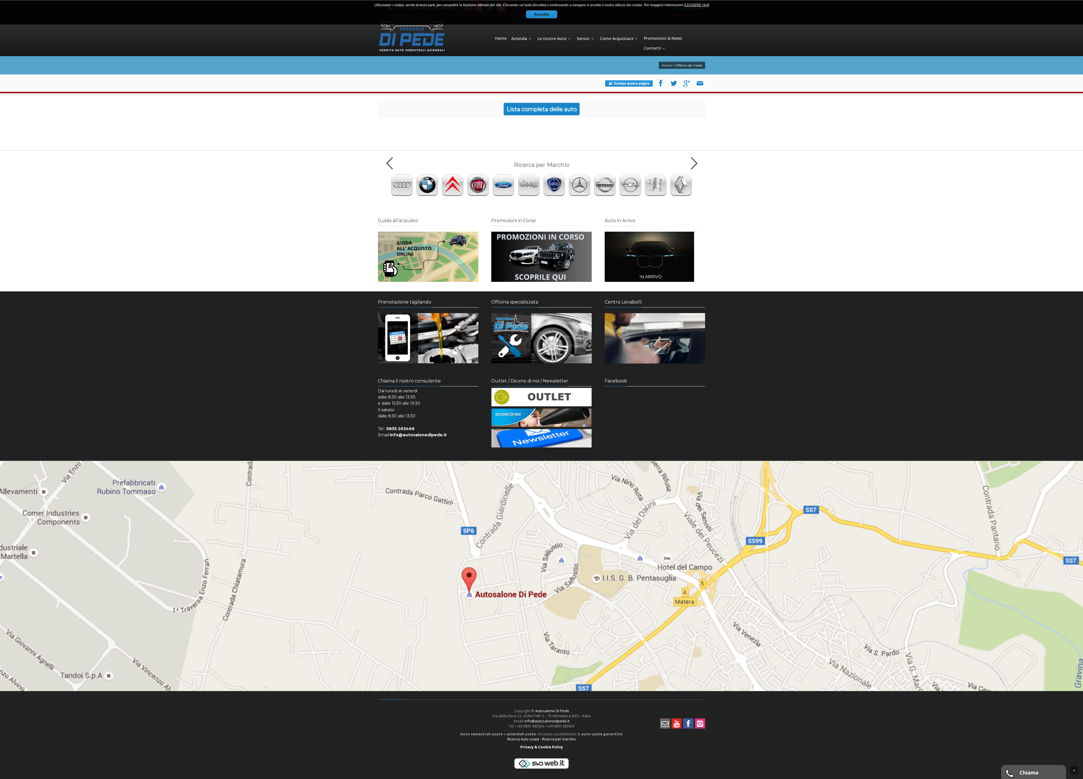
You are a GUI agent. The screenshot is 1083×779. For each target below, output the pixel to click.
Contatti (652, 48)
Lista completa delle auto (542, 109)
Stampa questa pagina (631, 83)
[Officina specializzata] (541, 361)
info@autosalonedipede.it (547, 720)
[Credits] (541, 768)
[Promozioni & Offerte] (541, 280)
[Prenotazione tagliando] (428, 361)
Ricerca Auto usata (523, 739)
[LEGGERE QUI (696, 5)
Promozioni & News (663, 38)
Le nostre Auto (552, 38)
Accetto (541, 14)
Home (501, 38)
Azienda (519, 38)
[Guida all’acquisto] (428, 280)
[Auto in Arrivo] (649, 280)
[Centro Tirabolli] (655, 362)
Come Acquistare (616, 38)
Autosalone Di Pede (552, 710)
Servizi (583, 38)
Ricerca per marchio (559, 739)
